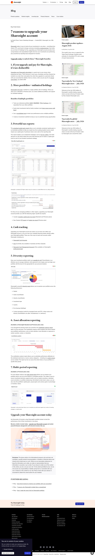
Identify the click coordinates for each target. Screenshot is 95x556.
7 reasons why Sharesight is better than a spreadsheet (31, 487)
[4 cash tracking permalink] (10, 227)
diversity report (26, 286)
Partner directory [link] (30, 516)
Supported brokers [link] (16, 531)
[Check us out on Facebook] (44, 547)
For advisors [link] (29, 520)
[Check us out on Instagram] (41, 547)
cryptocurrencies (44, 48)
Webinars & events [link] (61, 520)
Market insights (26, 16)
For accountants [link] (30, 518)
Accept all (27, 553)
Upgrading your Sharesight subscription (21, 72)
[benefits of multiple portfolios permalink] (10, 98)
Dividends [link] (14, 520)
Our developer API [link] (61, 525)
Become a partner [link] (61, 522)
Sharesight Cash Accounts (20, 240)
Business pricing (45, 516)
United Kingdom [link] (61, 550)
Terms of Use (51, 554)
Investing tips (35, 16)
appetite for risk (37, 260)
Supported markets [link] (16, 532)
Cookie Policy (56, 554)
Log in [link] (75, 2)
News (52, 16)
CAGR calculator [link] (15, 529)
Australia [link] (37, 550)
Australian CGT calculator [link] (17, 523)
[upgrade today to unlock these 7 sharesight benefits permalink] (10, 59)
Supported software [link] (16, 534)
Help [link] (66, 2)
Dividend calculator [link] (16, 522)
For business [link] (30, 514)
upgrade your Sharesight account (38, 424)
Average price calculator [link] (17, 527)
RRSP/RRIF (36, 103)
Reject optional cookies (8, 553)
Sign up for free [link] (79, 503)
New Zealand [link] (54, 550)
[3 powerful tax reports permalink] (10, 123)
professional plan (17, 249)
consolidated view (21, 113)
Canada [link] (42, 550)
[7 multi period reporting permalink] (10, 367)
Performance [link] (14, 518)
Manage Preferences (8, 549)
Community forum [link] (61, 518)
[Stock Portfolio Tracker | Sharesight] (16, 2)
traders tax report (33, 220)
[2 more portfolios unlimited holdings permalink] (10, 85)
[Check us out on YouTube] (50, 547)
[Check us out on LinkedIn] (53, 547)
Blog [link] (70, 2)
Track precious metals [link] (16, 536)
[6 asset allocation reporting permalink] (10, 320)
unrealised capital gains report (21, 128)
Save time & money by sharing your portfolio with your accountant (34, 484)
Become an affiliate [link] (61, 523)
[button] (92, 553)
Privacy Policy (45, 554)
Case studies (60, 16)
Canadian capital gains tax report (26, 217)
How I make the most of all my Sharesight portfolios (30, 490)
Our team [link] (74, 516)
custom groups (51, 358)
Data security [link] (14, 538)
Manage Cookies (63, 554)
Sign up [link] (81, 2)
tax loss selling (44, 134)
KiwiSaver (45, 103)
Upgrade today (16, 59)
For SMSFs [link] (29, 522)
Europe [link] (47, 550)
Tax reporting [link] (15, 516)
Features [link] (14, 514)
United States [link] (70, 550)
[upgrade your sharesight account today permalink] (10, 414)
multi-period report (32, 374)
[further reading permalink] (10, 479)
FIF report (23, 220)
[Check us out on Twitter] (47, 547)
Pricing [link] (61, 2)
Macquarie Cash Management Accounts (23, 247)
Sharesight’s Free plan (16, 90)
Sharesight (13, 46)
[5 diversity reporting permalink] (10, 255)
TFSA (41, 103)
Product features (45, 16)
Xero (14, 243)
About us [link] (74, 514)
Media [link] (73, 518)
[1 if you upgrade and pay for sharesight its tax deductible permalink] (10, 64)
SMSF (31, 103)
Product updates (15, 16)
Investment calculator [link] (16, 525)
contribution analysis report (45, 327)
